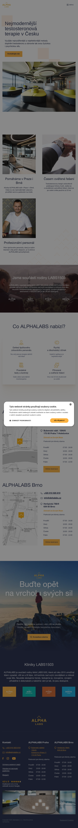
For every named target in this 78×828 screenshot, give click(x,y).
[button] (20, 420)
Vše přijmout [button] (59, 420)
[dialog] (39, 414)
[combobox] (71, 404)
